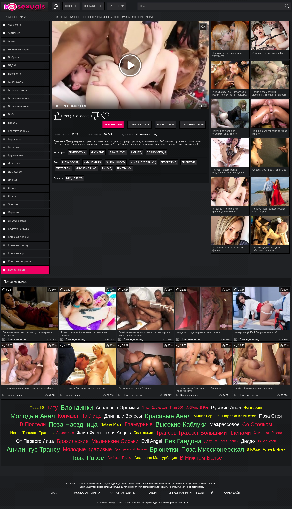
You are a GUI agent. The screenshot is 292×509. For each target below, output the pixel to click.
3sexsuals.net (92, 483)
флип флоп (89, 432)
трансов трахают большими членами (203, 433)
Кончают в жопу (18, 245)
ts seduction (267, 441)
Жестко (12, 196)
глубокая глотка (120, 457)
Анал (11, 41)
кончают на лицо (80, 416)
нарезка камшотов (239, 416)
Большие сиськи (18, 98)
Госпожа (13, 147)
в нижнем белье (201, 458)
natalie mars (92, 162)
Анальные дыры (18, 49)
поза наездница (73, 424)
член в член (274, 449)
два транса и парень (131, 449)
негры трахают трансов (32, 433)
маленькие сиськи (114, 441)
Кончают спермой (19, 261)
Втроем (13, 122)
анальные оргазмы (117, 407)
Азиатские (14, 24)
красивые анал (86, 168)
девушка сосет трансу (221, 441)
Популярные (93, 6)
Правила (152, 492)
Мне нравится (58, 116)
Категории (116, 6)
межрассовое (224, 424)
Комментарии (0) (192, 124)
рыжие (106, 168)
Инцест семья (17, 220)
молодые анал (32, 416)
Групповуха (15, 155)
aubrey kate (65, 432)
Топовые (71, 6)
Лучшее (136, 152)
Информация (113, 124)
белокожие (168, 162)
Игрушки (13, 212)
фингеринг (253, 407)
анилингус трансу (142, 162)
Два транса (15, 163)
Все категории (17, 269)
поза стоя (270, 416)
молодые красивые (87, 449)
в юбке (253, 449)
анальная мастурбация (155, 458)
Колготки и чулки (19, 228)
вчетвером (63, 168)
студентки (261, 432)
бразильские (73, 441)
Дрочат (12, 179)
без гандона (183, 441)
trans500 (176, 407)
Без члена (14, 73)
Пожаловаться (139, 124)
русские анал (226, 407)
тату (52, 407)
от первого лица (35, 441)
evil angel (151, 441)
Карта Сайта (233, 492)
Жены (12, 188)
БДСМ (12, 65)
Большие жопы (17, 90)
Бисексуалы (15, 81)
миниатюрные (206, 416)
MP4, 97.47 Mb (74, 178)
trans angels (117, 432)
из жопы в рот (197, 407)
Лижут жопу (117, 152)
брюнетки (188, 162)
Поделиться (165, 124)
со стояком (257, 424)
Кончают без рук (18, 236)
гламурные (139, 424)
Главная (56, 492)
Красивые (97, 152)
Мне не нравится (95, 116)
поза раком (87, 458)
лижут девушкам (154, 407)
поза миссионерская (212, 449)
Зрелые (13, 204)
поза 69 (37, 407)
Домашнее (15, 171)
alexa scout (70, 162)
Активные (14, 32)
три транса (124, 168)
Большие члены (18, 106)
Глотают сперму (18, 130)
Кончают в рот (17, 253)
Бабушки (13, 57)
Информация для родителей (191, 492)
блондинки (77, 407)
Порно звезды (156, 152)
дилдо (248, 441)
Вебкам (13, 114)
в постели (33, 424)
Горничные (15, 139)
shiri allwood (115, 162)
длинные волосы (123, 416)
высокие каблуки (181, 424)
